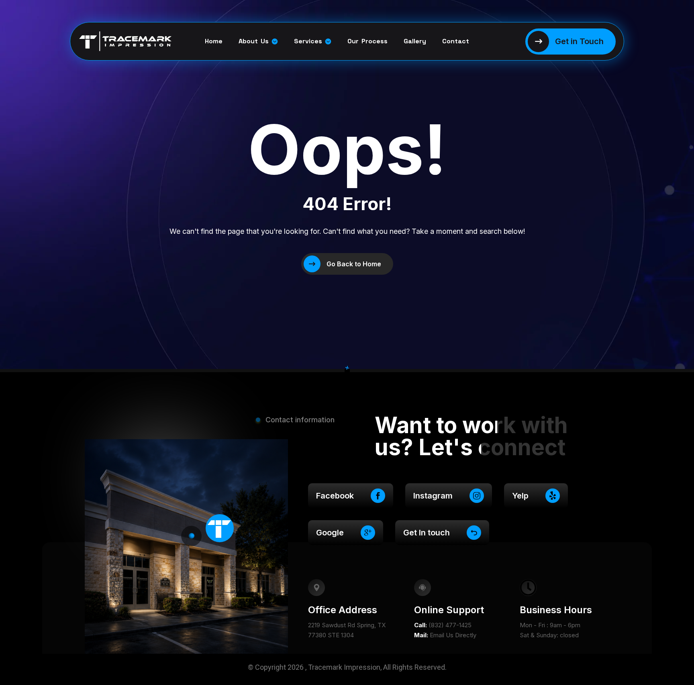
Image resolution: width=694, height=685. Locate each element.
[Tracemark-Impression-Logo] (113, 41)
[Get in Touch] (570, 41)
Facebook (335, 496)
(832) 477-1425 (450, 625)
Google (330, 532)
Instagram (433, 496)
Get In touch (426, 532)
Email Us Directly (453, 635)
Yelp (520, 496)
